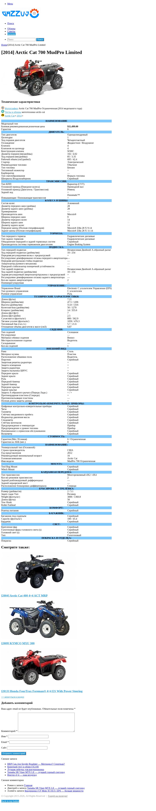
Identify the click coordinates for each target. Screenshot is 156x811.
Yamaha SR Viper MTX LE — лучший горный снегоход (36, 772)
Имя (4, 736)
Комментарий (9, 731)
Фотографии (11, 108)
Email (5, 742)
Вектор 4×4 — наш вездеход (22, 775)
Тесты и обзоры (13, 112)
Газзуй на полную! (57, 796)
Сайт (3, 747)
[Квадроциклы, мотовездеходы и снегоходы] (22, 18)
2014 (19, 115)
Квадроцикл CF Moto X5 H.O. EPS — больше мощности (54, 791)
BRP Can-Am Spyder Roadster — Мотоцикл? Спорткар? (36, 764)
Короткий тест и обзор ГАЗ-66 (23, 766)
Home (4, 45)
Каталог (11, 34)
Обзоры (11, 28)
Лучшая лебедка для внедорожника (25, 769)
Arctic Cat (10, 115)
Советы (11, 31)
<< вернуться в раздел (12, 697)
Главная (28, 785)
